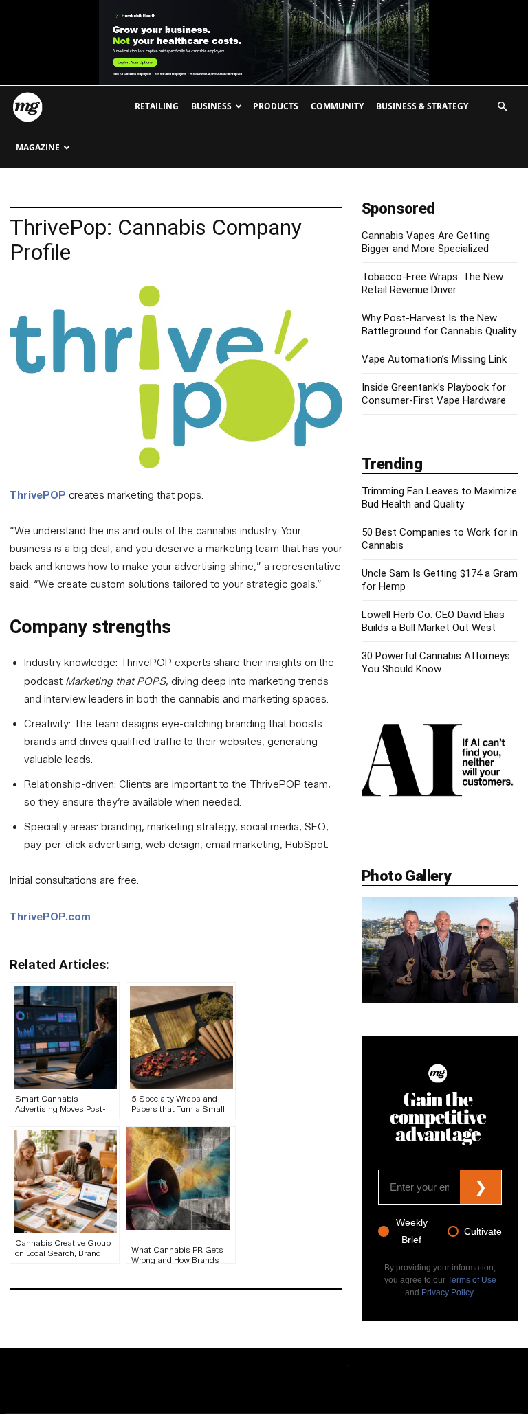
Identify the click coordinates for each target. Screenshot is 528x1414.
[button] (501, 106)
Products (275, 106)
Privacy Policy (447, 1292)
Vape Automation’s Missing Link (434, 359)
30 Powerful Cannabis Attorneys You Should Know (436, 662)
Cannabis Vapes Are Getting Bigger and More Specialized (426, 242)
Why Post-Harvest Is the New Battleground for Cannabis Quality (439, 324)
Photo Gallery (406, 876)
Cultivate (483, 1231)
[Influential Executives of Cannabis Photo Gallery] (440, 950)
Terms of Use (472, 1280)
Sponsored (398, 208)
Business (211, 106)
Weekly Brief (412, 1231)
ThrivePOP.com (50, 917)
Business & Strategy (422, 106)
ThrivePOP (38, 495)
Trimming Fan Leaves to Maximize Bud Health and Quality (439, 497)
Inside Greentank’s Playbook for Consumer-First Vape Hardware (434, 394)
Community (337, 106)
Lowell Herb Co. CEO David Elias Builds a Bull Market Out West (433, 621)
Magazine (38, 147)
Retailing (157, 106)
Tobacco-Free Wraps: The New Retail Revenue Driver (432, 283)
